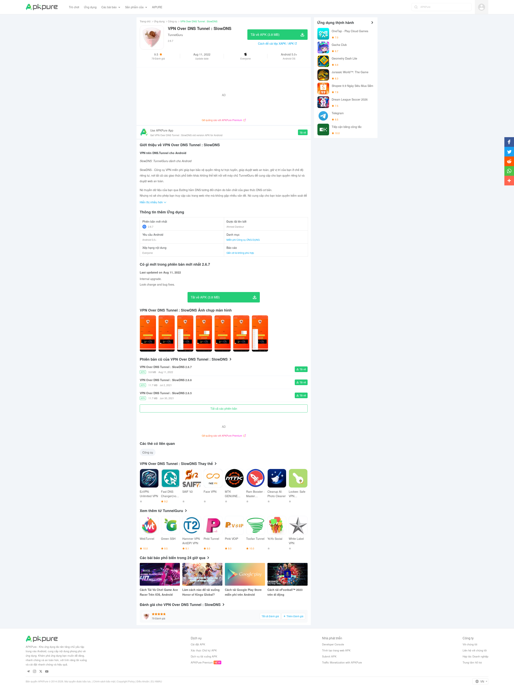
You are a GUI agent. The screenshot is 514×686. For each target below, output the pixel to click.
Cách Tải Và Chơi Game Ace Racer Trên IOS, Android (159, 592)
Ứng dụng (159, 21)
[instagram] (34, 671)
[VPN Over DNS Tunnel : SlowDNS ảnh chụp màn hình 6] (260, 333)
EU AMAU (156, 681)
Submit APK (329, 656)
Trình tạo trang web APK (336, 650)
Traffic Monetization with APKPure (342, 662)
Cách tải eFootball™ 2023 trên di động (285, 592)
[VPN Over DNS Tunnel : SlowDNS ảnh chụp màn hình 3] (204, 333)
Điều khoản (143, 681)
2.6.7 (150, 226)
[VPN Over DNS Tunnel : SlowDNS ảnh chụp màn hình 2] (185, 333)
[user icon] (481, 7)
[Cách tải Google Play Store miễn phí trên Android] (245, 574)
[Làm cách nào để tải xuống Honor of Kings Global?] (202, 574)
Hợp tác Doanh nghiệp (475, 656)
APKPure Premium (202, 662)
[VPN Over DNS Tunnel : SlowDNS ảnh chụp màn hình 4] (222, 333)
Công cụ (172, 21)
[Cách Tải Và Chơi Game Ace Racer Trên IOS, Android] (160, 574)
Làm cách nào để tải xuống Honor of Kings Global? (201, 592)
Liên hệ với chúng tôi (475, 650)
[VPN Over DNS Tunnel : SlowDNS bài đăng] (148, 333)
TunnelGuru (175, 35)
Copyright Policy (126, 681)
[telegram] (28, 671)
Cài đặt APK (198, 644)
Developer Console (333, 644)
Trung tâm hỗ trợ (472, 662)
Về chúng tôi (470, 644)
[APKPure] (42, 7)
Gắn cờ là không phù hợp (240, 252)
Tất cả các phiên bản (223, 408)
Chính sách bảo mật (104, 681)
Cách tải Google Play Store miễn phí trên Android (243, 592)
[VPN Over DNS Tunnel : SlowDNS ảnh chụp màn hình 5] (241, 333)
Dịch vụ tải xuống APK (204, 656)
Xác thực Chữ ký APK (204, 650)
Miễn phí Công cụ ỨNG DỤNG (243, 239)
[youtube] (46, 671)
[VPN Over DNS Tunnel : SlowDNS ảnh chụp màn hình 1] (166, 333)
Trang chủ (145, 21)
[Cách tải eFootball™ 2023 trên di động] (287, 574)
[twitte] (40, 671)
